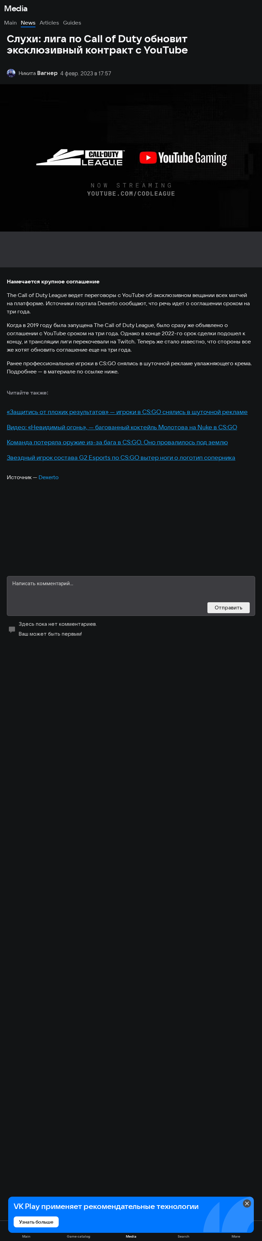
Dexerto (49, 477)
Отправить (229, 607)
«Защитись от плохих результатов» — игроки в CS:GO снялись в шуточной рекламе (127, 412)
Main (10, 22)
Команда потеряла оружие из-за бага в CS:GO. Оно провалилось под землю (117, 442)
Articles (49, 22)
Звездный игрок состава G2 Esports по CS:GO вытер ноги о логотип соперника (121, 457)
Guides (72, 22)
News (28, 22)
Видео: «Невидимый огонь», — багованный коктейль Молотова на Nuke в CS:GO (122, 427)
